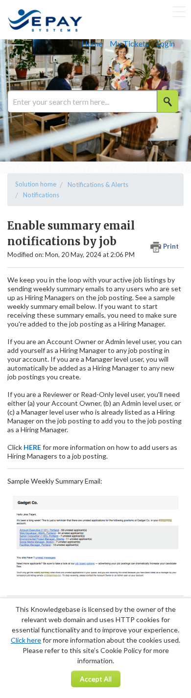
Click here (26, 640)
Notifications (41, 195)
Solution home (35, 184)
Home (91, 43)
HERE (32, 447)
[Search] (167, 101)
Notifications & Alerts (98, 184)
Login (165, 43)
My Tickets (129, 43)
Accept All (96, 679)
